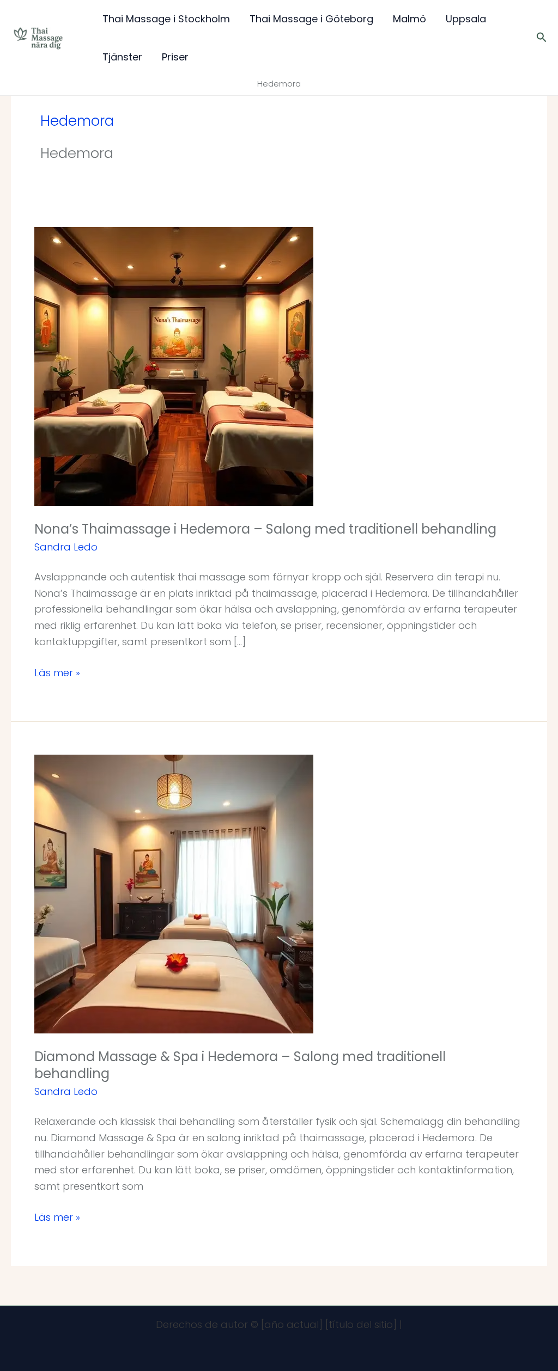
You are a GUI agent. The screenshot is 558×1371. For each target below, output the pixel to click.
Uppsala (466, 19)
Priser (175, 57)
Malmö (409, 19)
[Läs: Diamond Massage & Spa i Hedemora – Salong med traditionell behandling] (173, 893)
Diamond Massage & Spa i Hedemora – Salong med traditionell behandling (240, 1065)
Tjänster (122, 57)
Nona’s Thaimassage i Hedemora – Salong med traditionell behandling (265, 529)
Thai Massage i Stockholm (166, 19)
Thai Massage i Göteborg (311, 19)
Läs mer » (57, 672)
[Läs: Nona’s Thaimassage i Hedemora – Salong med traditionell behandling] (173, 365)
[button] (541, 38)
